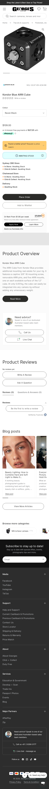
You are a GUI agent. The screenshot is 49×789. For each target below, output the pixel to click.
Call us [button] (27, 332)
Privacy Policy (15, 782)
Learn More (33, 224)
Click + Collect (10, 660)
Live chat (27, 339)
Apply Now (13, 224)
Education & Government (15, 680)
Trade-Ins (7, 689)
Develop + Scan (10, 684)
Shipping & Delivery (12, 631)
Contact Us (8, 622)
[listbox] (24, 113)
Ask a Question (24, 382)
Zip (4, 722)
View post (9, 494)
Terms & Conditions (32, 782)
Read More (15, 299)
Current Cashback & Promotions (18, 614)
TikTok (6, 593)
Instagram (7, 589)
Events (6, 697)
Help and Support (11, 610)
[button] (23, 9)
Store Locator (9, 626)
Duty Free (7, 664)
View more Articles (23, 506)
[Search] (8, 16)
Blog (5, 701)
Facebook (7, 581)
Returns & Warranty (12, 635)
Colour (5, 108)
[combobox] (24, 16)
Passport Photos (10, 693)
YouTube (7, 585)
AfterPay (7, 718)
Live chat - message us (26, 751)
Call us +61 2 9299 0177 (26, 744)
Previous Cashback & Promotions (18, 618)
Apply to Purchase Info (13, 229)
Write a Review (24, 375)
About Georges (10, 656)
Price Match (8, 639)
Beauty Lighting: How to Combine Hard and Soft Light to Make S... (16, 474)
